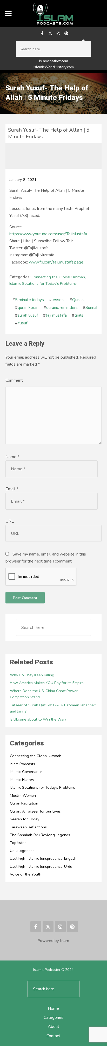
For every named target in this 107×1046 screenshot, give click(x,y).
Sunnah (91, 307)
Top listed (18, 842)
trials (79, 315)
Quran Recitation (24, 803)
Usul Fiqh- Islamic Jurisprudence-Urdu (41, 866)
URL (9, 521)
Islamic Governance (26, 771)
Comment (14, 380)
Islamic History (22, 779)
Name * (12, 457)
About (53, 1026)
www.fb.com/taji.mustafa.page (56, 262)
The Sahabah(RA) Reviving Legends (40, 834)
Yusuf (22, 323)
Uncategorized (22, 850)
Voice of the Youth (25, 874)
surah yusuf (28, 315)
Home (53, 1008)
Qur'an (78, 300)
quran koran (28, 307)
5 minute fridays (29, 300)
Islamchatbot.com (53, 61)
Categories (53, 1017)
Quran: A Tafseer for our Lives (35, 811)
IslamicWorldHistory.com (54, 67)
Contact (53, 1036)
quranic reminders (62, 307)
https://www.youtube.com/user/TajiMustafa (48, 234)
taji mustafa (56, 315)
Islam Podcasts (22, 763)
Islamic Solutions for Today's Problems (43, 283)
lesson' (58, 300)
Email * (11, 489)
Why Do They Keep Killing (32, 675)
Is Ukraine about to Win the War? (38, 719)
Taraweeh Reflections (28, 827)
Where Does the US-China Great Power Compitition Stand (44, 694)
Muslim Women (23, 795)
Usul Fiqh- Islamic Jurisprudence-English (43, 858)
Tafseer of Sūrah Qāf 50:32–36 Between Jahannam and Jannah (53, 708)
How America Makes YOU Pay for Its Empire (47, 682)
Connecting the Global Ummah (58, 277)
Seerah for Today (24, 819)
